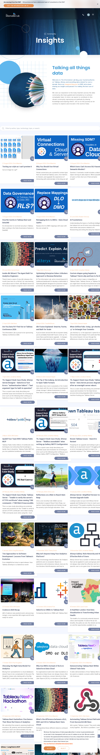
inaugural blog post (71, 84)
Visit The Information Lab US (19, 6)
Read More (28, 181)
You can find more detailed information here (58, 743)
